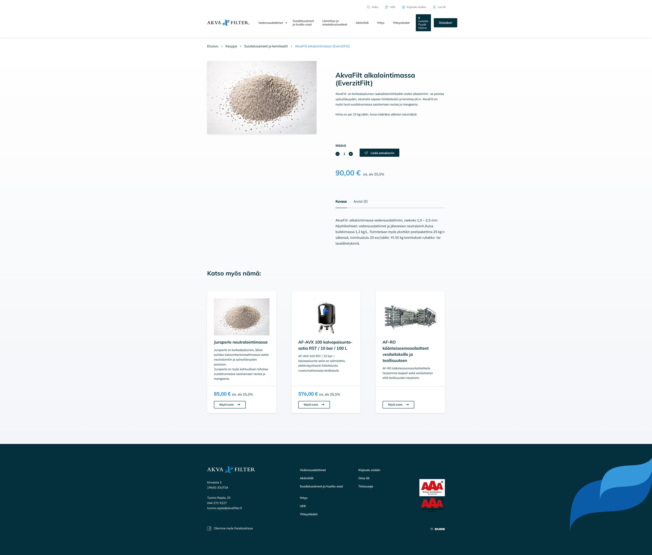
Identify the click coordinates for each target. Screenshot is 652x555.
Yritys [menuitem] (380, 23)
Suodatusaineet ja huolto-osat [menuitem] (303, 22)
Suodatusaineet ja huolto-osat (321, 486)
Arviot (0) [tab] (361, 201)
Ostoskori (445, 23)
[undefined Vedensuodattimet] (286, 23)
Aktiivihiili (306, 478)
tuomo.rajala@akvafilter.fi (224, 508)
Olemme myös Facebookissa (233, 528)
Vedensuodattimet (313, 470)
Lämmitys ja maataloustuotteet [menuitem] (334, 22)
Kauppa (231, 46)
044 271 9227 (217, 503)
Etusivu (212, 46)
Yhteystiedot (309, 514)
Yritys (304, 498)
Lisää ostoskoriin (382, 153)
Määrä (341, 145)
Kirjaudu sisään (416, 7)
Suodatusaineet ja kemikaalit (266, 46)
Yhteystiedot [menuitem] (401, 23)
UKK (392, 7)
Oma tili (363, 478)
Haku (375, 7)
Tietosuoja (365, 486)
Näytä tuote (226, 404)
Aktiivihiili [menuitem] (362, 23)
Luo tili (442, 7)
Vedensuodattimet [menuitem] (270, 23)
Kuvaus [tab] (341, 201)
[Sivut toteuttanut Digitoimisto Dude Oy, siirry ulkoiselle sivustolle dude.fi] (437, 529)
